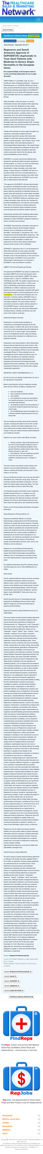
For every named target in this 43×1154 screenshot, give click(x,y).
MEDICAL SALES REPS (11, 1119)
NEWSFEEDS (7, 1115)
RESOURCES (7, 1126)
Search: (17, 971)
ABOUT (5, 1133)
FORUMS (5, 1123)
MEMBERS (6, 1130)
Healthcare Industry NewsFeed (21, 997)
